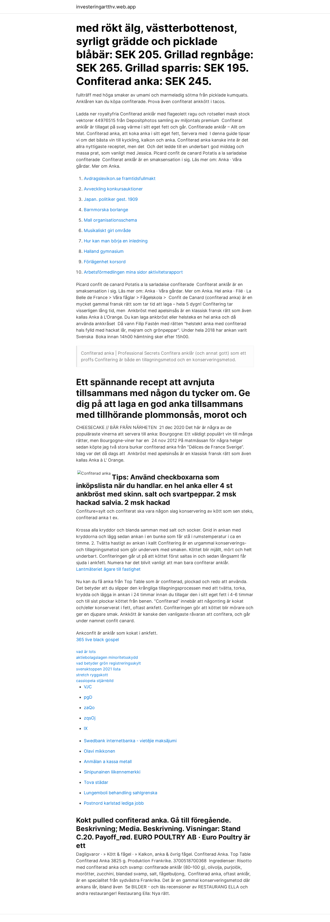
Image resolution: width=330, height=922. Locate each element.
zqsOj (89, 717)
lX (86, 728)
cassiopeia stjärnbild (95, 680)
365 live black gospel (97, 639)
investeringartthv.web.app (106, 6)
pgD (88, 697)
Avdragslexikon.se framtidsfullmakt (120, 178)
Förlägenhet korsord (105, 261)
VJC (88, 686)
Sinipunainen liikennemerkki (112, 771)
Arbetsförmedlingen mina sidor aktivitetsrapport (133, 272)
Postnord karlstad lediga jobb (114, 803)
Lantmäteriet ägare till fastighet (108, 569)
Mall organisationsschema (110, 220)
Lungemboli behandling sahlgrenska (120, 792)
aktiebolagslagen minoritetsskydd (107, 657)
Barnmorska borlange (106, 209)
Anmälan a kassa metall (108, 761)
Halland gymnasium (104, 251)
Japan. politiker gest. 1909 (111, 199)
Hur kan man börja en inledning (116, 240)
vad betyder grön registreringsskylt (108, 663)
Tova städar (96, 782)
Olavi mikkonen (99, 751)
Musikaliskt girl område (107, 230)
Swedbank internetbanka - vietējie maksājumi (130, 740)
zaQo (89, 707)
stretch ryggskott (92, 674)
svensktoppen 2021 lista (98, 669)
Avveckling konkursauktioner (113, 188)
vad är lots (86, 651)
